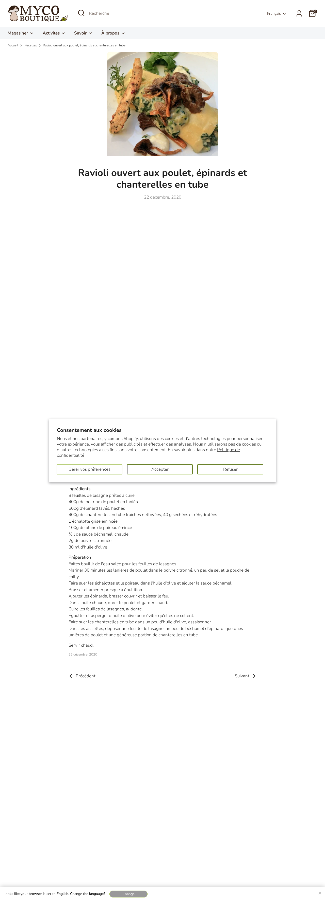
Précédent (85, 676)
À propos (110, 33)
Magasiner (18, 33)
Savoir (81, 33)
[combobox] (127, 13)
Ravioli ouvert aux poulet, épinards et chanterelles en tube (84, 45)
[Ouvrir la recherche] (81, 13)
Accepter (160, 469)
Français (274, 13)
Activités (52, 33)
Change (129, 894)
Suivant (242, 676)
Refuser (230, 469)
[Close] (319, 892)
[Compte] (299, 13)
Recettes (30, 45)
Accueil (13, 45)
